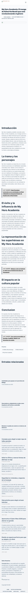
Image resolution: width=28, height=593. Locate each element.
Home (8, 589)
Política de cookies (7, 591)
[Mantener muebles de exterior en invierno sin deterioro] (14, 417)
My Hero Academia (7, 352)
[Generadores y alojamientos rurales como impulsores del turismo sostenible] (14, 394)
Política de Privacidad (16, 589)
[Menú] (25, 2)
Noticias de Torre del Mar (8, 18)
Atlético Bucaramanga (8, 349)
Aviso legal (16, 591)
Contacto (22, 591)
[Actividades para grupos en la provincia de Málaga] (14, 372)
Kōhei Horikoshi (19, 349)
